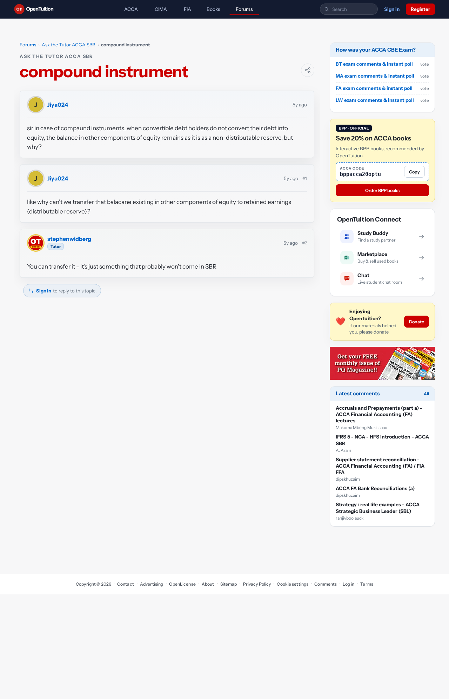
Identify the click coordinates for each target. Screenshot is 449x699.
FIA (187, 9)
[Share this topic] (307, 70)
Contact (125, 584)
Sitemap (228, 584)
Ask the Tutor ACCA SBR (68, 44)
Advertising (151, 584)
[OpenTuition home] (35, 9)
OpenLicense (182, 584)
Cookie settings (292, 584)
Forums (244, 9)
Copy (414, 171)
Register (420, 9)
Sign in (392, 9)
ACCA (131, 9)
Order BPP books (382, 190)
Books (213, 9)
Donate (416, 321)
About (208, 584)
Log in (348, 584)
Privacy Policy (257, 584)
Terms (366, 584)
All (426, 393)
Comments (325, 584)
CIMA (161, 9)
